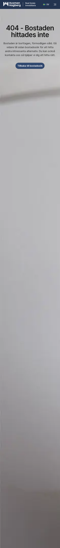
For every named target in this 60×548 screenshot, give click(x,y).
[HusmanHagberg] (19, 4)
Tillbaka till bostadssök (30, 65)
